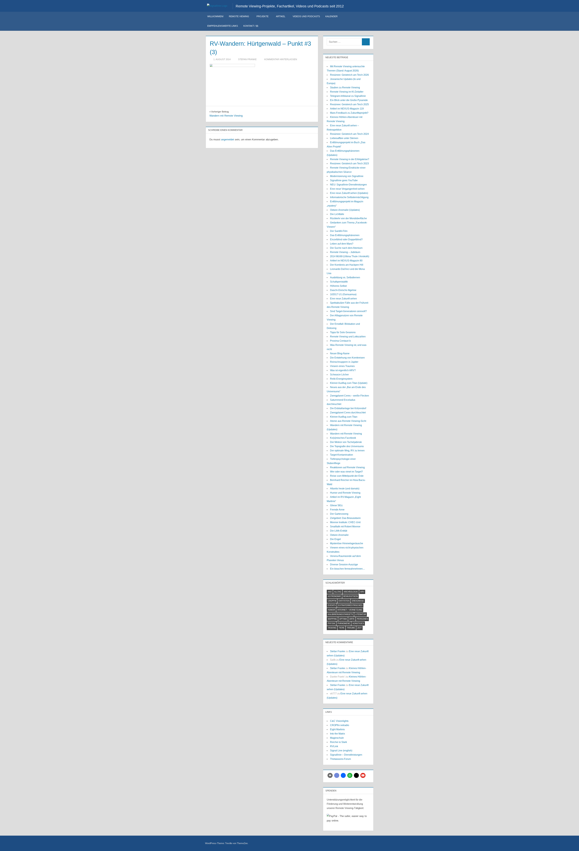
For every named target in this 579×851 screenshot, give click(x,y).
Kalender (331, 16)
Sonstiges (358, 623)
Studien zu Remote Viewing (345, 87)
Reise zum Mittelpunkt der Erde (347, 476)
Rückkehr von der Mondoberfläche (348, 218)
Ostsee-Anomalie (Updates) (345, 210)
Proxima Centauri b (340, 340)
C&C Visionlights (339, 721)
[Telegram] (343, 775)
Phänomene (343, 623)
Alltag (337, 592)
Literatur (360, 614)
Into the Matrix (337, 733)
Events (332, 605)
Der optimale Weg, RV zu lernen (347, 450)
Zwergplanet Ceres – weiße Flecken (349, 395)
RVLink (334, 746)
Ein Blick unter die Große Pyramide (349, 100)
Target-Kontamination (341, 454)
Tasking (332, 628)
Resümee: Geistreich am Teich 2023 (349, 163)
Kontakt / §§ (250, 26)
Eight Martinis (337, 729)
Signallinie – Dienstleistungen (346, 754)
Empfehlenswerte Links (222, 26)
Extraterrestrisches (350, 605)
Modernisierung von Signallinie (346, 176)
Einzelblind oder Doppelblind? (346, 239)
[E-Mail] (330, 775)
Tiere (342, 628)
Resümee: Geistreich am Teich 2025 (349, 104)
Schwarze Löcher (339, 374)
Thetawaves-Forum (340, 759)
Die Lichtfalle (337, 214)
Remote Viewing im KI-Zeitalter (346, 91)
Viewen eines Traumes (342, 366)
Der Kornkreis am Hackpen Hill (346, 265)
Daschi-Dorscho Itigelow (343, 290)
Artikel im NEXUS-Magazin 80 (346, 260)
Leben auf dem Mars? (341, 243)
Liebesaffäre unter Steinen (344, 138)
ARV (362, 592)
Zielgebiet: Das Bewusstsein (345, 518)
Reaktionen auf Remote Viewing (347, 467)
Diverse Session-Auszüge (344, 564)
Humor (331, 610)
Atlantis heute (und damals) (344, 488)
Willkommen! (215, 16)
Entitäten (344, 601)
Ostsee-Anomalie (339, 535)
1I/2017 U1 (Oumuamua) (343, 294)
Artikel (280, 16)
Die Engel (335, 539)
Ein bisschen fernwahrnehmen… (347, 568)
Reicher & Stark (338, 742)
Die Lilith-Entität (338, 530)
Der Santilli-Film (338, 231)
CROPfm (332, 601)
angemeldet (227, 139)
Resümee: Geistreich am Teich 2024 (349, 134)
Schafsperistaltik (339, 281)
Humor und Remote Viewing (345, 492)
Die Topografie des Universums (347, 446)
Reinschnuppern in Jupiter (344, 362)
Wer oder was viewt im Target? (346, 471)
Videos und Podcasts (306, 16)
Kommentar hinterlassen (280, 59)
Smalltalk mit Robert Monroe (345, 526)
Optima (343, 619)
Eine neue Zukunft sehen (343, 298)
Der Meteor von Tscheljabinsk (346, 442)
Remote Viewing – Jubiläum (345, 252)
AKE (330, 592)
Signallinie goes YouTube (344, 180)
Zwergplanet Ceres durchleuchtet (348, 412)
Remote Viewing (239, 16)
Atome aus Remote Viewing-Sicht (348, 421)
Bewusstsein (350, 596)
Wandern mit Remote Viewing (346, 433)
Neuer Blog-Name (340, 353)
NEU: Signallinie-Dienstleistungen (348, 184)
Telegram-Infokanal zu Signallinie (348, 96)
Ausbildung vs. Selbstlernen (345, 277)
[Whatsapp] (349, 775)
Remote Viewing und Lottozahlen (348, 336)
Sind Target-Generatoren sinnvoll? (348, 311)
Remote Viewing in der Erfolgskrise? (349, 159)
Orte (352, 619)
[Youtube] (363, 775)
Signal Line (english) (341, 750)
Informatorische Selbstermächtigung (349, 197)
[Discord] (336, 775)
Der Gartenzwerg (339, 514)
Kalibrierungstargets (340, 614)
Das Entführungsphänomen (344, 235)
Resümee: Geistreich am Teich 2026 (349, 75)
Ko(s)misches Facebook (343, 438)
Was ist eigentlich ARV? (343, 370)
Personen (362, 619)
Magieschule (337, 738)
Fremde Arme (337, 509)
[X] (356, 775)
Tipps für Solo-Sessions (343, 332)
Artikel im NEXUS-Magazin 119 (347, 108)
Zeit (359, 628)
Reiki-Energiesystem (341, 378)
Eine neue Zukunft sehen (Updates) (349, 193)
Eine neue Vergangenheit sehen (347, 189)
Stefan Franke (247, 59)
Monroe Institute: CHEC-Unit (345, 522)
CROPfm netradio (339, 725)
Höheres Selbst (338, 286)
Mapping (332, 619)
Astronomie (334, 596)
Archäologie (351, 592)
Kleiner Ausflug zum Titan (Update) (348, 383)
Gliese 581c (336, 505)
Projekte (262, 16)
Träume (351, 628)
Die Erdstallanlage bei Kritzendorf (348, 408)
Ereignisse (358, 601)
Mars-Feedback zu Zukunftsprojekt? (349, 113)
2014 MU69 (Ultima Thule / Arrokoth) (349, 256)
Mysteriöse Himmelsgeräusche (346, 543)
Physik (331, 623)
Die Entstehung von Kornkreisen (347, 357)
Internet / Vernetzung (349, 610)
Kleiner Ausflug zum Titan (343, 416)
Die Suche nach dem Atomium (346, 248)
